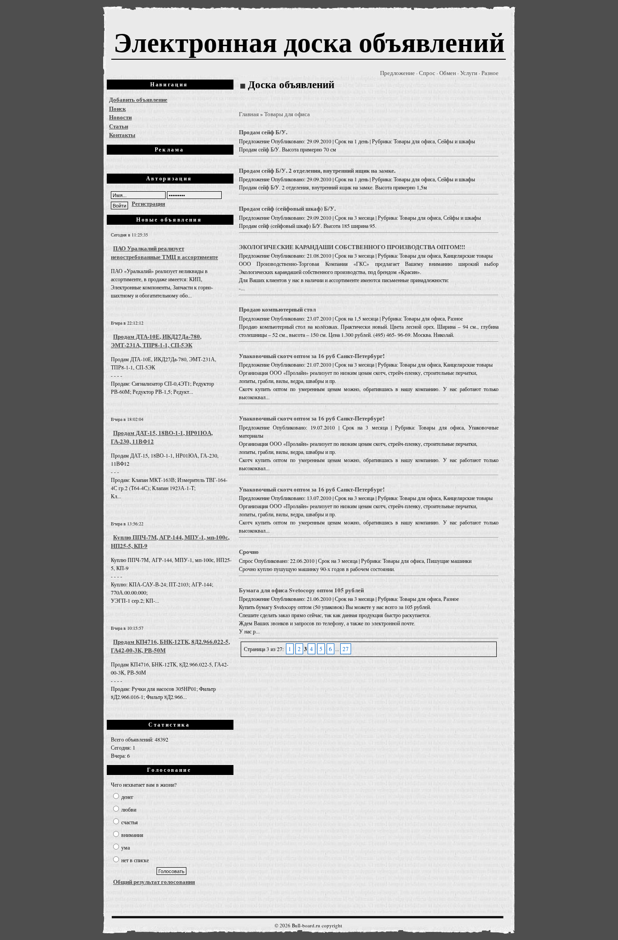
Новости (120, 117)
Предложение (397, 73)
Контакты (122, 134)
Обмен (447, 73)
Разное (490, 73)
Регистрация (148, 203)
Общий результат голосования (154, 881)
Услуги (468, 73)
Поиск (117, 108)
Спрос (427, 73)
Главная (249, 114)
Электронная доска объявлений (309, 41)
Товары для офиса (287, 114)
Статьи (118, 126)
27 (345, 649)
